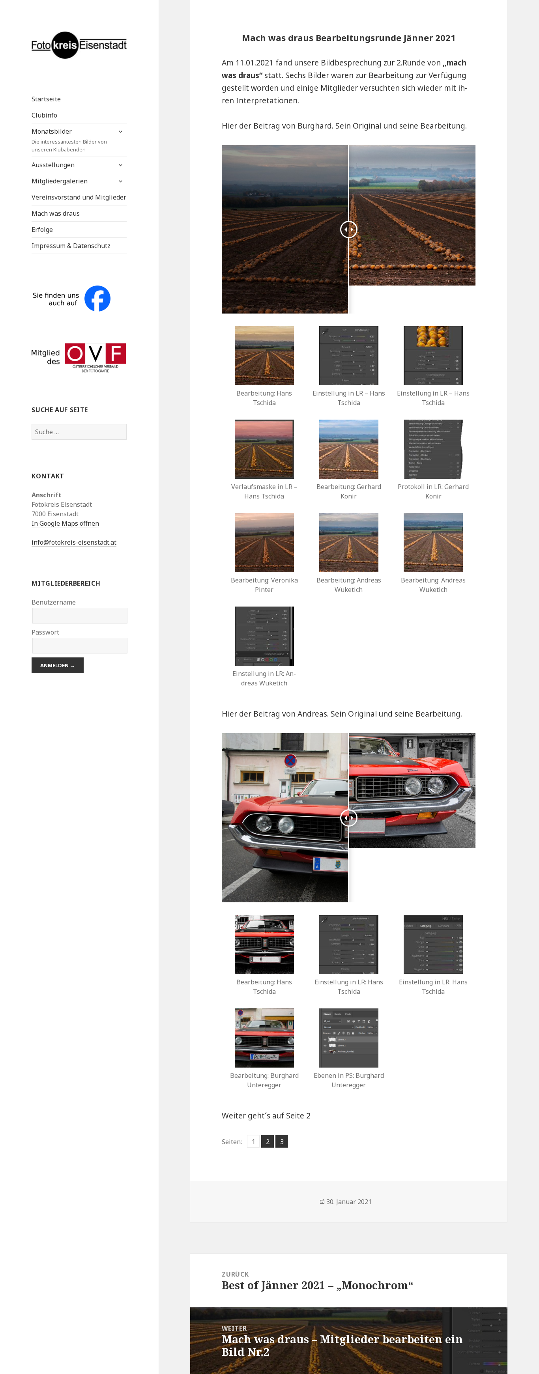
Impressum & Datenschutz (71, 245)
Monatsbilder (69, 140)
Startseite (46, 99)
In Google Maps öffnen (65, 523)
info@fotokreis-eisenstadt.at (74, 542)
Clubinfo (44, 115)
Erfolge (42, 229)
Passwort (45, 632)
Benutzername (54, 602)
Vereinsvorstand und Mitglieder (79, 197)
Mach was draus (56, 213)
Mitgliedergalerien (60, 181)
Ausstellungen (53, 165)
